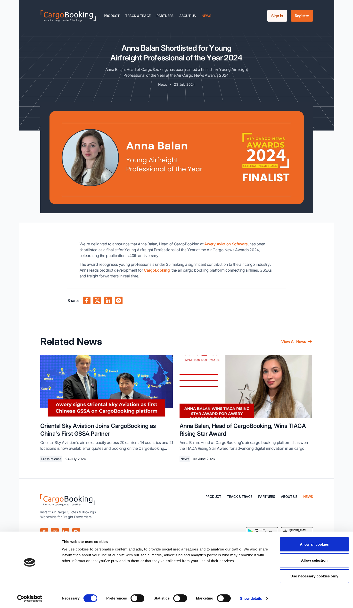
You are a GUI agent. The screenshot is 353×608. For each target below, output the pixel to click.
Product (112, 16)
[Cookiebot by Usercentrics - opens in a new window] (29, 598)
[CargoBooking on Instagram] (119, 300)
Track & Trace (138, 16)
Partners (164, 16)
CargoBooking (157, 270)
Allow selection (314, 560)
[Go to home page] (68, 16)
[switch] (137, 598)
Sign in (277, 15)
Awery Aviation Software (226, 244)
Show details (251, 598)
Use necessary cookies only (314, 576)
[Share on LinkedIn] (108, 300)
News (206, 16)
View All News (293, 341)
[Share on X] (97, 300)
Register (302, 15)
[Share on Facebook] (86, 300)
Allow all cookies (314, 544)
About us (187, 16)
